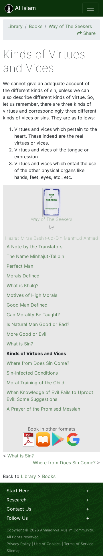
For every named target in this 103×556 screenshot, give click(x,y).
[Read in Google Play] (58, 439)
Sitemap (14, 551)
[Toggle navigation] (90, 8)
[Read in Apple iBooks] (43, 439)
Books (35, 26)
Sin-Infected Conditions (32, 373)
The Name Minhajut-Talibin (35, 256)
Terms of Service (78, 544)
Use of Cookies (47, 544)
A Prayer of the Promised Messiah (43, 409)
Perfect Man (20, 266)
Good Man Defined (27, 305)
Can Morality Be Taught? (33, 314)
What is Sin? (20, 344)
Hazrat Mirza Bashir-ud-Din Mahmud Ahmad (51, 238)
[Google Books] (73, 439)
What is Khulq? (22, 285)
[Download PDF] (28, 439)
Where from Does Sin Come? (38, 363)
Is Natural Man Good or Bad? (38, 324)
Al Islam (24, 8)
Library (15, 26)
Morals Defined (23, 276)
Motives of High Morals (32, 295)
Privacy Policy (19, 544)
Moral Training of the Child (35, 382)
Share (89, 33)
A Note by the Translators (34, 246)
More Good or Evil (26, 334)
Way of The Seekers (70, 26)
